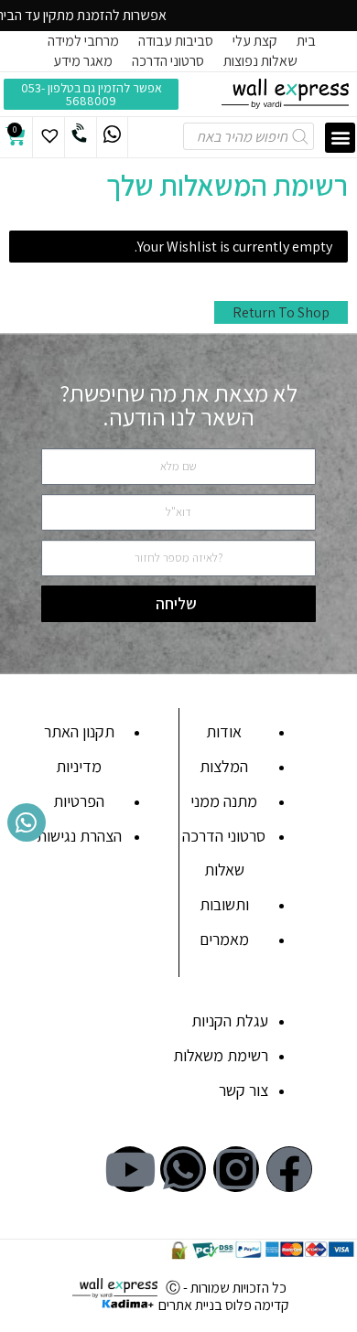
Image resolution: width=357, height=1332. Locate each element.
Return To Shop (281, 312)
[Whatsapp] (183, 1169)
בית (306, 40)
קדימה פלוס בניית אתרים (223, 1305)
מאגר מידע (83, 60)
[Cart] (16, 136)
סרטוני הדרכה (168, 60)
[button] (340, 138)
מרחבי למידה (83, 40)
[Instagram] (236, 1169)
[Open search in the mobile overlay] (260, 137)
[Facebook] (289, 1169)
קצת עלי (255, 40)
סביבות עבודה (175, 40)
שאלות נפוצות (260, 60)
